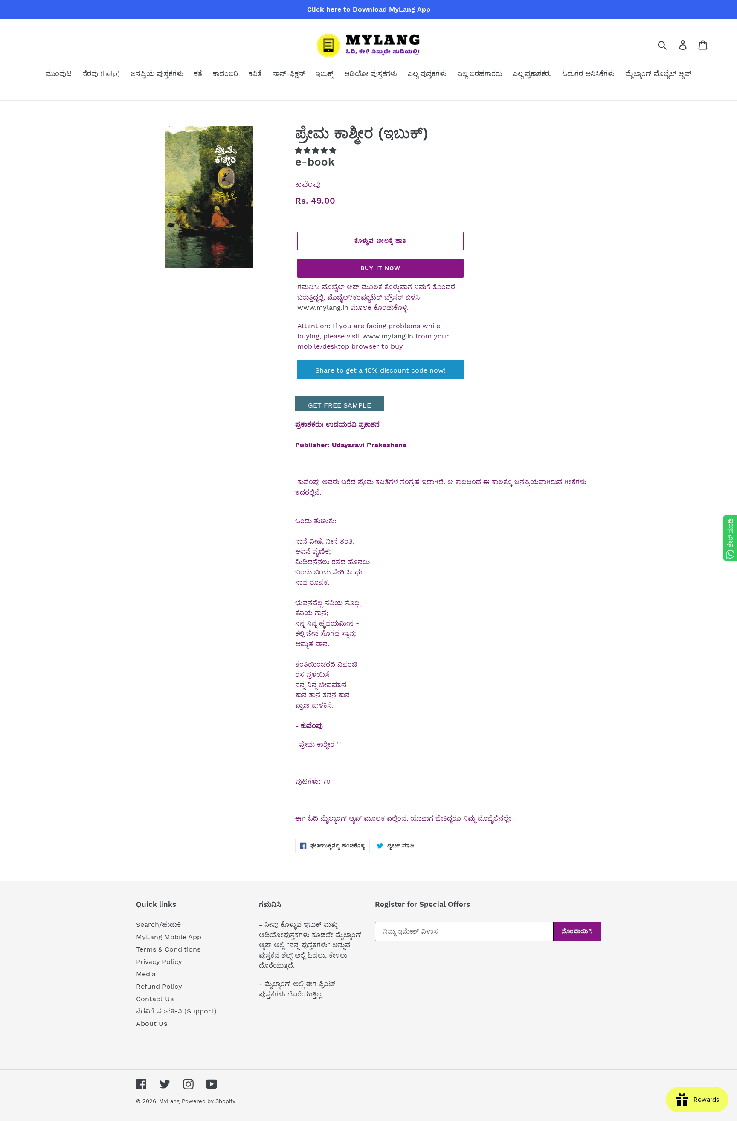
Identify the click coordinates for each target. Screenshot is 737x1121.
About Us (151, 1023)
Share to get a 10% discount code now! (380, 370)
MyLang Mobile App (168, 937)
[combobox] (672, 44)
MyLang (169, 1101)
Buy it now (380, 268)
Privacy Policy (159, 962)
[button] (316, 150)
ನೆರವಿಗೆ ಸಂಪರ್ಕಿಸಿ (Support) (176, 1011)
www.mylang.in (322, 307)
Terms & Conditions (168, 949)
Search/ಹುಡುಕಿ (158, 924)
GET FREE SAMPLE (339, 405)
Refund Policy (159, 986)
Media (146, 974)
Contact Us (155, 999)
